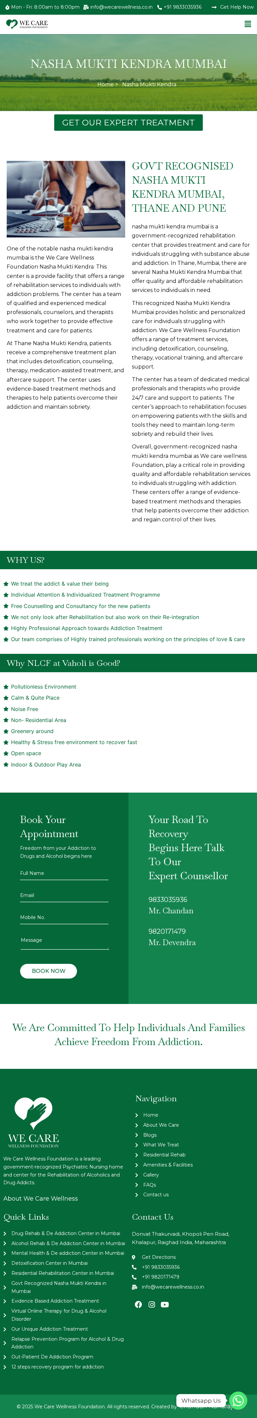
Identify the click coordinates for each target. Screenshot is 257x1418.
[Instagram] (152, 1304)
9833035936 (168, 900)
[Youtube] (165, 1304)
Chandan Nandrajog (209, 1406)
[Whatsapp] (238, 1401)
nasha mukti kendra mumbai (170, 226)
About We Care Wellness (40, 1198)
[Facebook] (138, 1304)
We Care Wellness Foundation (199, 330)
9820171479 (167, 931)
